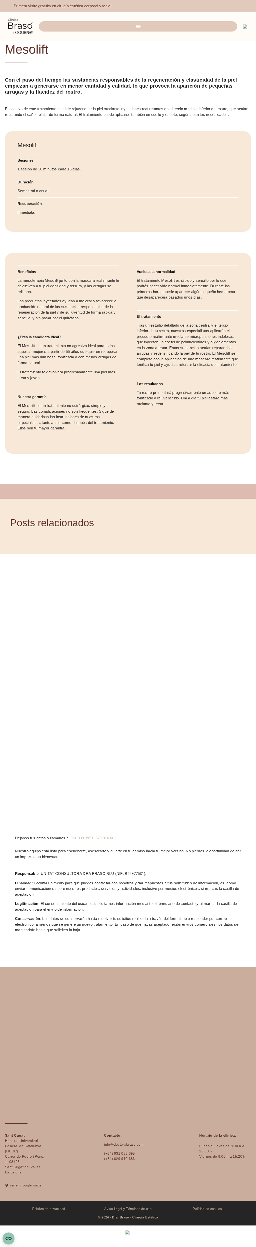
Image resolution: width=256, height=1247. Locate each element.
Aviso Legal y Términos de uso (128, 1209)
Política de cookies (207, 1209)
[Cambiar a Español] (246, 27)
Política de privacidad (48, 1209)
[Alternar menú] (138, 26)
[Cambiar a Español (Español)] (128, 1232)
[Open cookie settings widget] (8, 1238)
